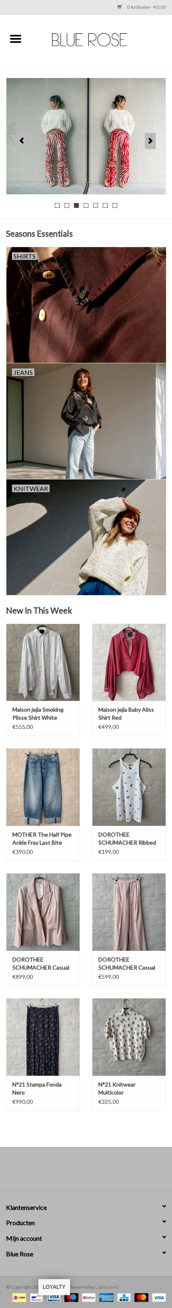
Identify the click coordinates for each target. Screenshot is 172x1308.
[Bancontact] (35, 1297)
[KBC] (123, 1297)
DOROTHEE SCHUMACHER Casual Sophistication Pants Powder (126, 964)
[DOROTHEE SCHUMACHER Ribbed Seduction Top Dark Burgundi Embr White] (129, 787)
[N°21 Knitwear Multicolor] (129, 1037)
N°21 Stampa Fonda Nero (37, 1088)
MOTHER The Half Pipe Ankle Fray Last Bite (42, 838)
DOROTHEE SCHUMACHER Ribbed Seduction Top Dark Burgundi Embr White (127, 839)
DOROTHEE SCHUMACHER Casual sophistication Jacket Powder (40, 964)
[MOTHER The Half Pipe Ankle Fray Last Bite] (43, 787)
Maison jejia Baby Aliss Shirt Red (126, 713)
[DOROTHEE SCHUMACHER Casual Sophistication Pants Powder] (129, 912)
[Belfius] (87, 1297)
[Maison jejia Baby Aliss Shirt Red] (129, 662)
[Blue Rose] (101, 39)
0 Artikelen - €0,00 (146, 7)
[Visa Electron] (53, 1297)
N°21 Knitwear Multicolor (117, 1088)
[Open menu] (15, 38)
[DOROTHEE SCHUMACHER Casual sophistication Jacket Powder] (43, 912)
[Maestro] (70, 1297)
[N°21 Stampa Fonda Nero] (43, 1037)
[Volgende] (150, 141)
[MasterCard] (140, 1297)
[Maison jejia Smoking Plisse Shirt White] (43, 662)
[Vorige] (21, 141)
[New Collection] (86, 136)
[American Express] (105, 1297)
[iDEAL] (18, 1297)
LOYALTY (54, 1287)
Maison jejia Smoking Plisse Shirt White (38, 713)
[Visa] (157, 1297)
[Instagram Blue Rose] (93, 1171)
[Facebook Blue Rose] (79, 1171)
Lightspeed (107, 1287)
